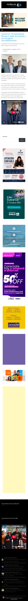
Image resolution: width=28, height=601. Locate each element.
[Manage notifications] (3, 597)
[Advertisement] (14, 439)
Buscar (5, 136)
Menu (25, 30)
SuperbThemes (14, 599)
